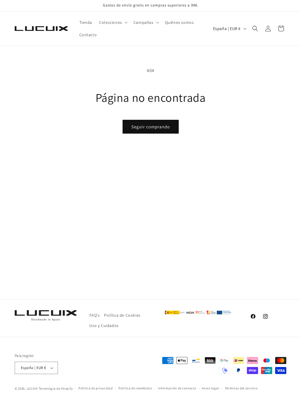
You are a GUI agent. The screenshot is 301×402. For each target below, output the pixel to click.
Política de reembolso (135, 388)
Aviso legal (210, 388)
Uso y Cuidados (103, 325)
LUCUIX (32, 388)
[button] (113, 22)
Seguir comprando (150, 126)
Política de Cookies (122, 315)
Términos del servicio (241, 388)
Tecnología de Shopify (56, 388)
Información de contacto (177, 388)
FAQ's (94, 315)
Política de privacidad (95, 388)
